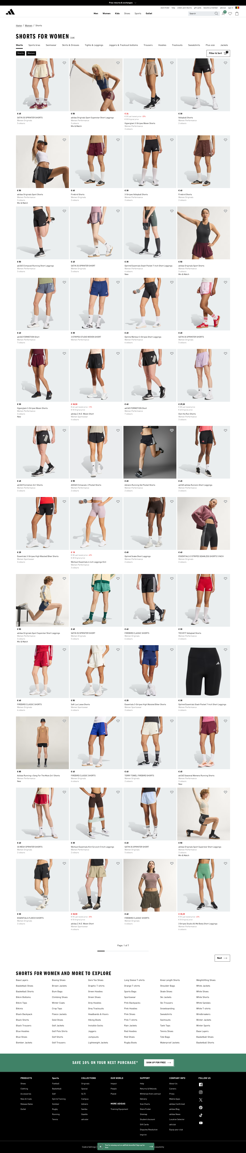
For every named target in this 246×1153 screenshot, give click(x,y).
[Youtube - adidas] (212, 1123)
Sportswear (130, 997)
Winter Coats (58, 1003)
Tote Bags (165, 1037)
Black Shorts (22, 1020)
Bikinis (19, 1009)
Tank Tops (165, 1026)
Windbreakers (203, 1014)
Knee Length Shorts (170, 980)
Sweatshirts (166, 1014)
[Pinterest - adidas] (212, 1108)
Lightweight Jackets (98, 1043)
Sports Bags (130, 992)
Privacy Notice (124, 1147)
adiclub (223, 8)
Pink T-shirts (130, 1020)
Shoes (127, 13)
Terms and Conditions (141, 1147)
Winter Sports (203, 1026)
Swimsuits (165, 1020)
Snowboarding (167, 1009)
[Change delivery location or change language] (237, 8)
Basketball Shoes (24, 986)
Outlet (149, 13)
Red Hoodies (130, 1031)
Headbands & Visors (98, 1014)
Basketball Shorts (25, 992)
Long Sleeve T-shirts (134, 980)
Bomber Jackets (24, 1043)
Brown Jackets (59, 986)
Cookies (113, 1147)
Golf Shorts (57, 1037)
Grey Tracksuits (96, 1009)
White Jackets (203, 986)
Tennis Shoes (166, 1031)
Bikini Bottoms (23, 997)
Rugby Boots (130, 1043)
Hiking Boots (94, 1020)
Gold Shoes (57, 1020)
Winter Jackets (203, 1020)
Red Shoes (129, 1037)
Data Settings (103, 1147)
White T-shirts (203, 1009)
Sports (138, 13)
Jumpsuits (93, 1037)
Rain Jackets (130, 1026)
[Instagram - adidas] (212, 1092)
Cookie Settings (89, 1147)
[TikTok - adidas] (212, 1115)
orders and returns (184, 8)
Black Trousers (23, 1026)
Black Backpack (24, 1014)
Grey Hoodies (94, 1003)
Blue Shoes (21, 1037)
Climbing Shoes (60, 997)
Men (96, 13)
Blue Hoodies (22, 1031)
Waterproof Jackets (170, 1043)
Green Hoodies (95, 992)
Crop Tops (57, 1009)
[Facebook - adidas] (212, 1085)
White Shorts (202, 997)
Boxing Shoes (58, 980)
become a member (211, 8)
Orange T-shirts (132, 986)
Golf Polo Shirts (59, 1031)
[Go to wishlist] (230, 13)
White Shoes (202, 992)
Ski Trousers (166, 1003)
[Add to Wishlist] (64, 63)
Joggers (92, 1031)
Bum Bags (57, 992)
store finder (165, 8)
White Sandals (203, 1003)
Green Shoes (94, 997)
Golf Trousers (58, 1043)
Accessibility (158, 1147)
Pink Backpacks (132, 1003)
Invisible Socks (95, 1026)
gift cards (197, 8)
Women (106, 13)
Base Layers (22, 980)
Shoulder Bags (167, 986)
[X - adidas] (212, 1100)
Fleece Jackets (59, 1014)
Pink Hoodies (130, 1009)
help (173, 8)
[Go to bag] (236, 13)
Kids (117, 13)
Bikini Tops (21, 1003)
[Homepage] (10, 12)
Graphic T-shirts (96, 986)
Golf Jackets (58, 1026)
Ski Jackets (165, 997)
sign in (230, 8)
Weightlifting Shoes (206, 980)
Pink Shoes (129, 1014)
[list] (123, 45)
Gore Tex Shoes (95, 980)
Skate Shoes (166, 992)
